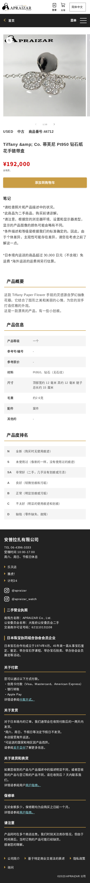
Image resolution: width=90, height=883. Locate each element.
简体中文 (77, 7)
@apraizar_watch (24, 599)
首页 (11, 20)
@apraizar (19, 590)
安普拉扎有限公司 (21, 539)
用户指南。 (33, 785)
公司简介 (14, 858)
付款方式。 (27, 699)
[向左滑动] (35, 124)
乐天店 (12, 567)
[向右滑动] (54, 124)
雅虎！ (12, 574)
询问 (11, 867)
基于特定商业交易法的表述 (46, 858)
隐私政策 (79, 858)
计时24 (12, 580)
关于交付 (19, 747)
